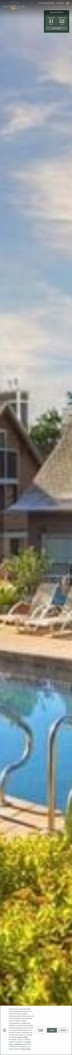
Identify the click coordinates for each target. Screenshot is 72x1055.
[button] (51, 21)
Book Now (56, 28)
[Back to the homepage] (14, 6)
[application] (36, 1030)
